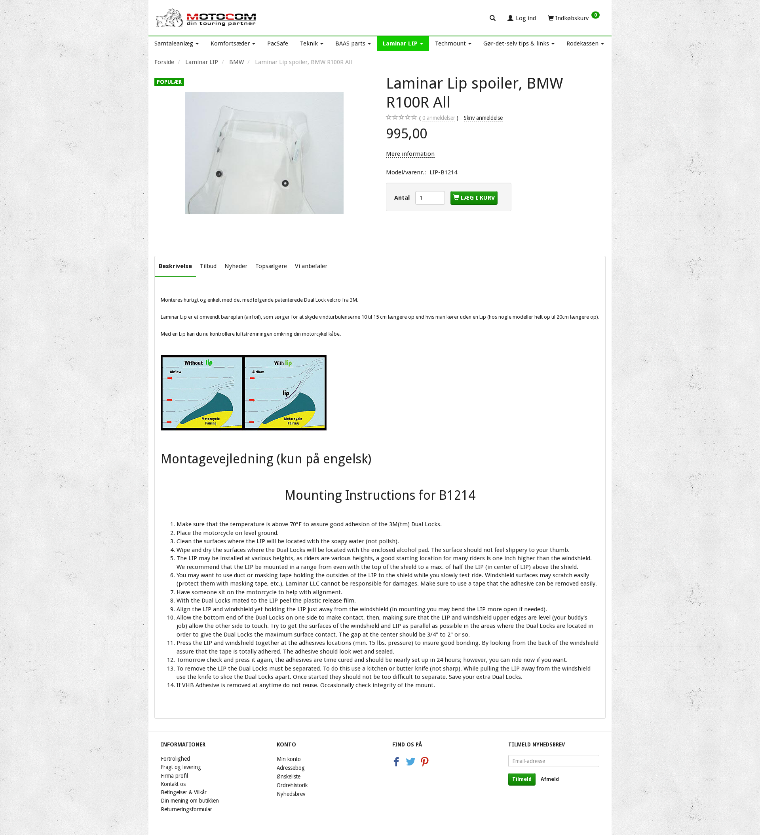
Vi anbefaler (311, 266)
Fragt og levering (181, 767)
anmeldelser (438, 118)
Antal (402, 197)
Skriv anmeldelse (483, 118)
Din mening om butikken (190, 800)
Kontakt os (173, 784)
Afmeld (550, 779)
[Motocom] (206, 18)
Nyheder (235, 266)
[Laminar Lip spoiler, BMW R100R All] (264, 153)
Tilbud (208, 266)
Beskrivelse (175, 266)
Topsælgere (271, 266)
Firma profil (174, 776)
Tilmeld (522, 779)
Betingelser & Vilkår (184, 792)
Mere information (410, 153)
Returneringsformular (186, 809)
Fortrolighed (175, 759)
